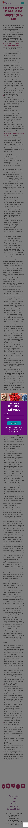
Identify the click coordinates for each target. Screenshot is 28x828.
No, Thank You (14, 432)
